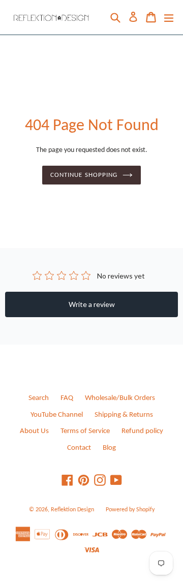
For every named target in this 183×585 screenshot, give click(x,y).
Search (38, 398)
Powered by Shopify (130, 510)
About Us (34, 431)
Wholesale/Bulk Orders (120, 398)
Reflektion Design (72, 510)
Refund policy (142, 431)
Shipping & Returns (124, 415)
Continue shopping (83, 175)
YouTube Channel (56, 415)
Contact (79, 448)
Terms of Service (85, 431)
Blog (109, 448)
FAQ (66, 398)
